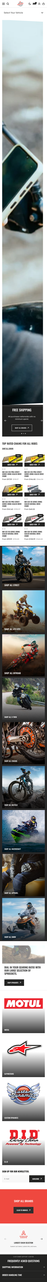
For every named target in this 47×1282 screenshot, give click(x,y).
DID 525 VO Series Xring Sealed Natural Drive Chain (11, 534)
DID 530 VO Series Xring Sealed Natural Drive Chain (33, 534)
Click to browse (22, 1210)
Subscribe (35, 1179)
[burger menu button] (3, 3)
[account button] (39, 3)
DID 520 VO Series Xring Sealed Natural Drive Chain (33, 504)
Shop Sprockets (12, 982)
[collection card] (23, 567)
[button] (30, 4)
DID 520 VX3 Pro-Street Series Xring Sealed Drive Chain (12, 474)
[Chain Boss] (20, 3)
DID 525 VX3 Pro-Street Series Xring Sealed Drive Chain (34, 474)
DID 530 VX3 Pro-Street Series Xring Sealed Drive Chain (12, 504)
